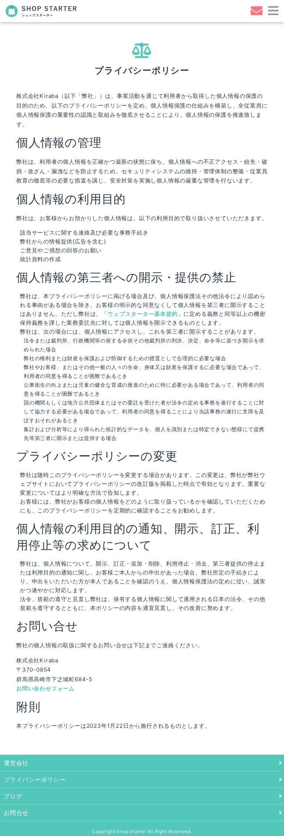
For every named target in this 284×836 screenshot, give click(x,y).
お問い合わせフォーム (45, 688)
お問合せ (16, 812)
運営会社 (16, 763)
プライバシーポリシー (35, 779)
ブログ (13, 796)
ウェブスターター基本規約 (143, 313)
